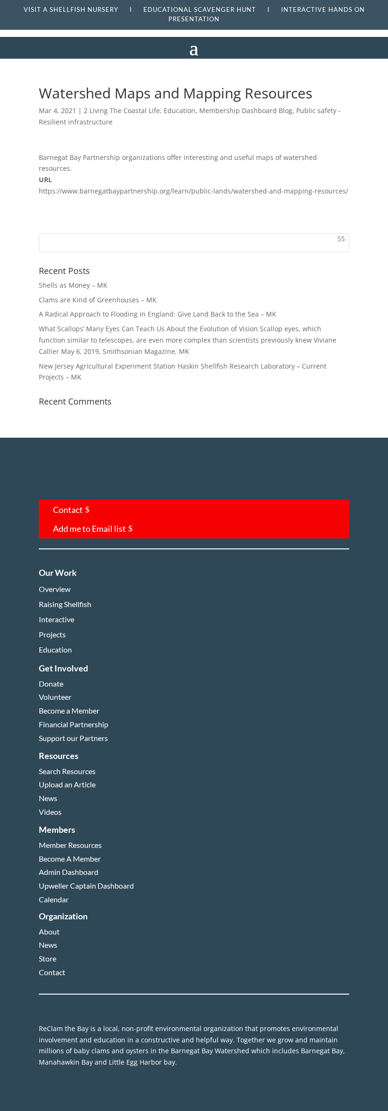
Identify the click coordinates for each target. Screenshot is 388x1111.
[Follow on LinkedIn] (113, 483)
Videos (50, 811)
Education (179, 110)
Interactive (56, 619)
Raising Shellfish (65, 604)
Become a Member (69, 710)
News (48, 798)
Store (47, 958)
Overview (55, 588)
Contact (68, 509)
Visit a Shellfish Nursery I (83, 9)
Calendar (54, 899)
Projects (52, 634)
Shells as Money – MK (73, 285)
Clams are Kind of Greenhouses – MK (98, 299)
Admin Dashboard (68, 871)
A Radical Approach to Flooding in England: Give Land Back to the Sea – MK (157, 313)
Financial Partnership (73, 724)
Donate (51, 683)
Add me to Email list (89, 528)
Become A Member (70, 858)
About (49, 931)
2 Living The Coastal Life (122, 110)
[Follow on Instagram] (85, 483)
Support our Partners (73, 737)
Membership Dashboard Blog (245, 110)
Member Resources (70, 844)
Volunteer (55, 696)
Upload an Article (67, 784)
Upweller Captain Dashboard (86, 885)
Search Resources (67, 771)
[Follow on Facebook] (56, 483)
